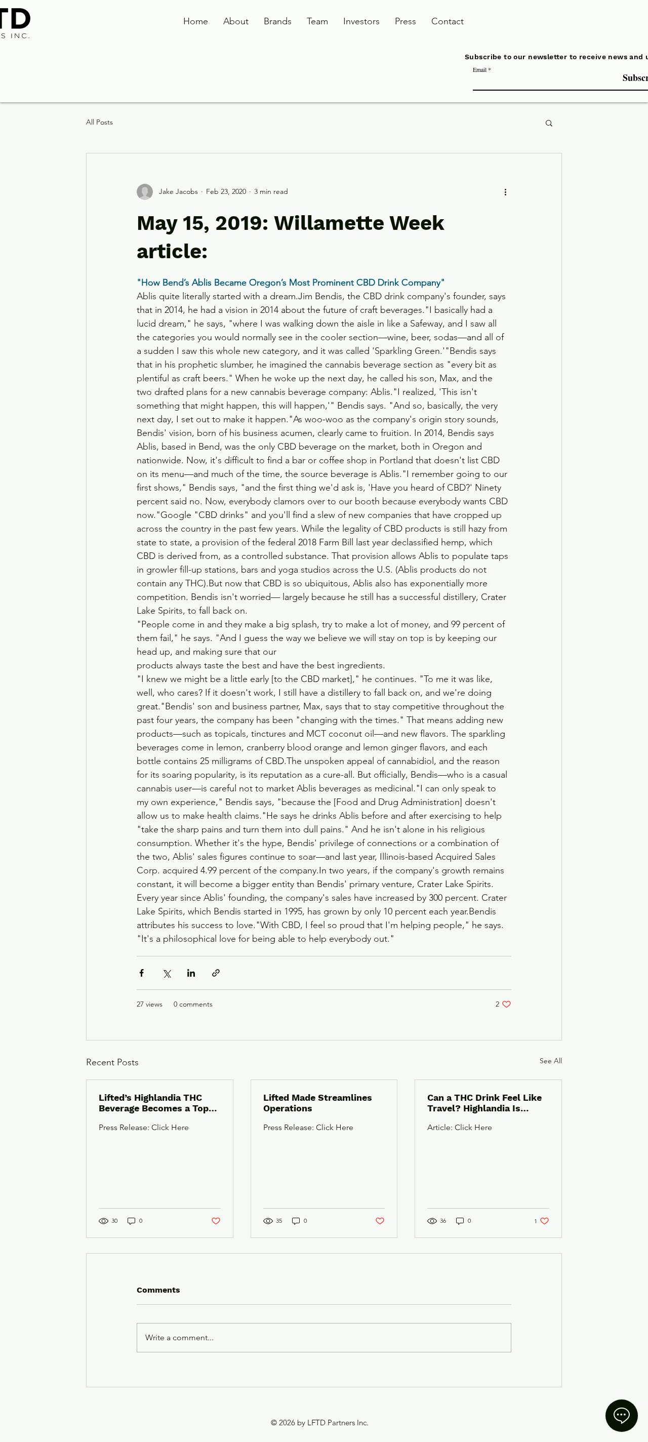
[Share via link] (216, 973)
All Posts (99, 122)
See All (551, 1060)
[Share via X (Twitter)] (166, 973)
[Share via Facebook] (141, 973)
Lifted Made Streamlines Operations (317, 1102)
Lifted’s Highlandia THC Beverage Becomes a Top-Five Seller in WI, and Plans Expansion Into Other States (159, 1102)
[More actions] (505, 192)
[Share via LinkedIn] (191, 973)
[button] (549, 122)
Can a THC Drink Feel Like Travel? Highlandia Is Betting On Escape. (484, 1102)
